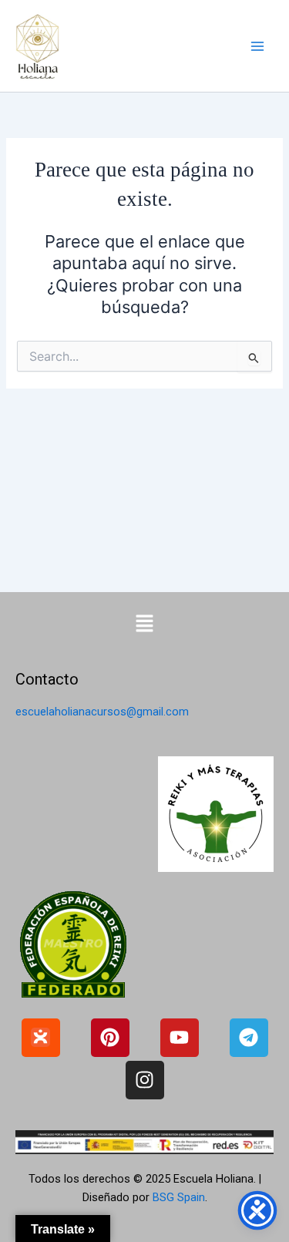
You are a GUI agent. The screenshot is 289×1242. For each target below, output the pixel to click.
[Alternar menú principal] (257, 46)
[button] (144, 624)
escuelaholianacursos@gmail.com (102, 712)
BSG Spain (179, 1197)
